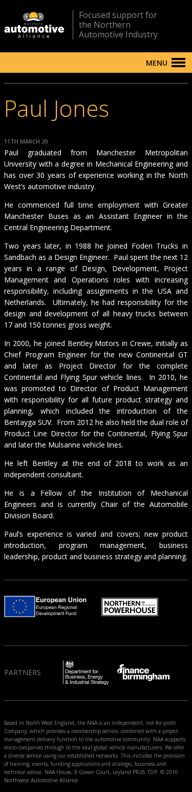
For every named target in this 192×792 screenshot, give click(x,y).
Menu (156, 63)
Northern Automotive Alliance (34, 25)
